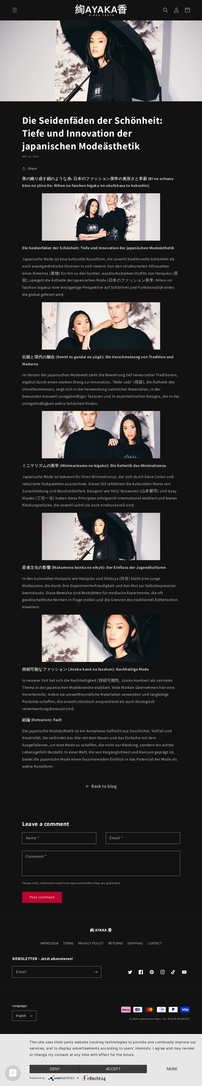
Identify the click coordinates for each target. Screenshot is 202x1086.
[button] (14, 10)
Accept (113, 1069)
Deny (55, 1069)
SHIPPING (135, 943)
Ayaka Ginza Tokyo (150, 1018)
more (172, 1069)
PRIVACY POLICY (91, 943)
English (21, 1016)
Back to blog (104, 786)
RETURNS (115, 943)
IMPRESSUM (49, 943)
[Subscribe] (95, 971)
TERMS (68, 943)
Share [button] (32, 168)
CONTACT (155, 943)
